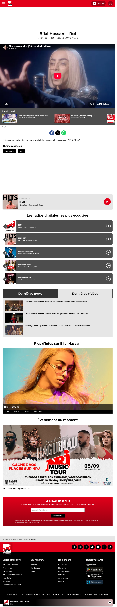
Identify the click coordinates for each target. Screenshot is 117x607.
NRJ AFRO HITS (24, 278)
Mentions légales (32, 594)
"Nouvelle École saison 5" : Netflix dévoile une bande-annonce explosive (56, 301)
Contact (21, 594)
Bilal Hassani (11, 406)
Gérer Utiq (88, 594)
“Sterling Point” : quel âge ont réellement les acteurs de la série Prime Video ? (58, 326)
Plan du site (11, 594)
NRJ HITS (23, 202)
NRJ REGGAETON (25, 251)
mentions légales (19, 522)
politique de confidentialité (32, 522)
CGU (42, 594)
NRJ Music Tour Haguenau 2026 (17, 488)
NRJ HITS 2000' (24, 264)
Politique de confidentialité (71, 594)
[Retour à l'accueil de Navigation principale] (10, 3)
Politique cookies (53, 594)
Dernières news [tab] (30, 293)
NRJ (20, 225)
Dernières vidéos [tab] (85, 293)
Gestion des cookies (101, 594)
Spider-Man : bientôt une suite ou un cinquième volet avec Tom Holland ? (56, 313)
